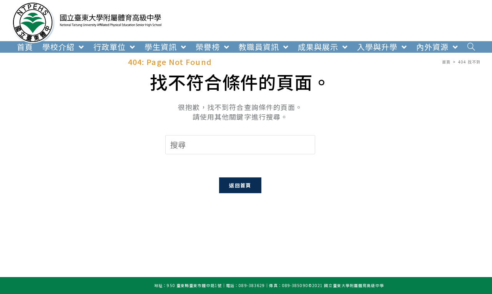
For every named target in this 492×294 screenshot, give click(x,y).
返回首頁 (240, 185)
